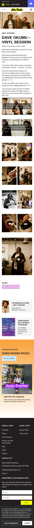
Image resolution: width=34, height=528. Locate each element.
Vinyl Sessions (7, 437)
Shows (4, 433)
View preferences (11, 523)
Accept (27, 523)
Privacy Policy (24, 430)
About (4, 450)
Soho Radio (11, 46)
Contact (4, 453)
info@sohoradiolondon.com (11, 470)
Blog (3, 446)
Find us (4, 473)
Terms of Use (23, 433)
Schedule (5, 430)
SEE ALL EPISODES (9, 358)
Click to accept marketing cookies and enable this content (17, 106)
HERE (28, 85)
